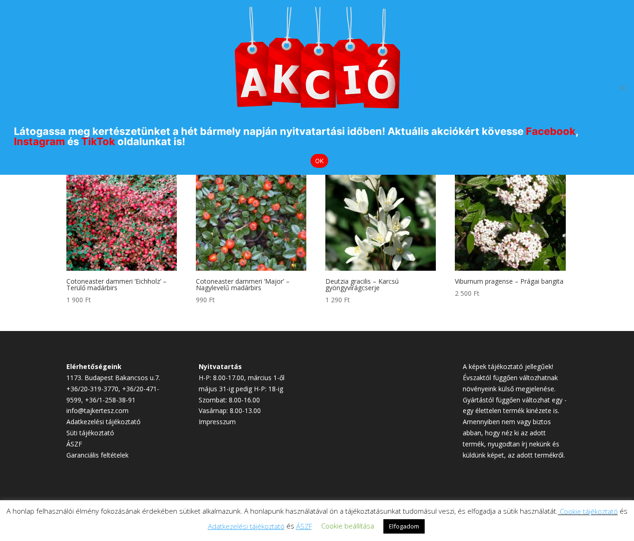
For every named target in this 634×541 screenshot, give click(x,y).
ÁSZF (74, 443)
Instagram (39, 141)
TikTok (98, 141)
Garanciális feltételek (97, 455)
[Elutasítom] (622, 87)
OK (319, 161)
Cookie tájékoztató (589, 511)
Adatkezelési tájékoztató (103, 421)
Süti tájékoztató (90, 432)
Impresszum (217, 421)
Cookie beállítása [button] (347, 525)
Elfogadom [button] (404, 526)
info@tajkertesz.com (97, 410)
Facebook (551, 131)
